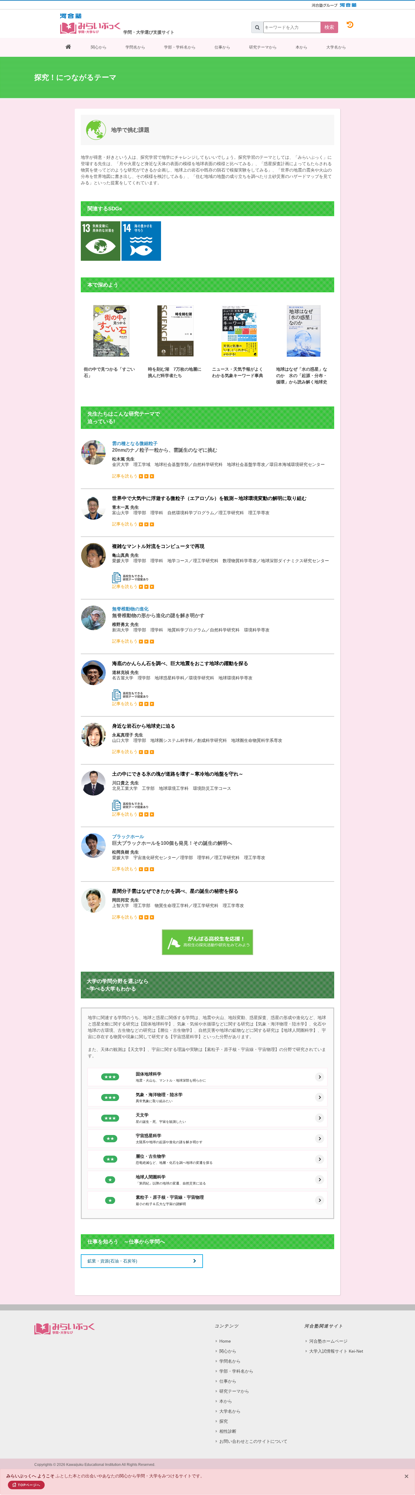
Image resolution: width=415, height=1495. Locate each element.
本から (301, 47)
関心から (99, 47)
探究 (223, 1421)
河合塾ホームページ (328, 1341)
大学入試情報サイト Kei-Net (336, 1351)
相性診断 (227, 1431)
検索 (329, 27)
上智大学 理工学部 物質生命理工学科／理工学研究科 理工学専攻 (178, 903)
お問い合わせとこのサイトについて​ (253, 1441)
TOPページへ (29, 1485)
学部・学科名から (180, 47)
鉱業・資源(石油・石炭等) (112, 1261)
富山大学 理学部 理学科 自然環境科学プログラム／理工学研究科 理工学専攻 (209, 511)
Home (225, 1341)
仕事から (222, 47)
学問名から (135, 47)
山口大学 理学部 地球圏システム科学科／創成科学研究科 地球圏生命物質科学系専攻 (197, 738)
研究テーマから (263, 47)
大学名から (336, 47)
